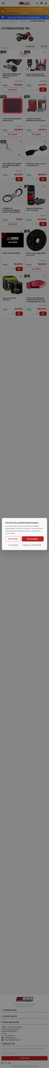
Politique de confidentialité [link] (32, 545)
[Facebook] (2, 1063)
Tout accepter (32, 539)
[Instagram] (6, 1063)
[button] (24, 1010)
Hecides (35, 1066)
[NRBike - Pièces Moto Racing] (24, 999)
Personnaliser (13, 545)
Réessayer (24, 54)
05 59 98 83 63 (10, 1036)
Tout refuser (13, 539)
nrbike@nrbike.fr (11, 1038)
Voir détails (12, 89)
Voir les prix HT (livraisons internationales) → (24, 17)
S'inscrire (24, 1058)
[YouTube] (10, 1063)
